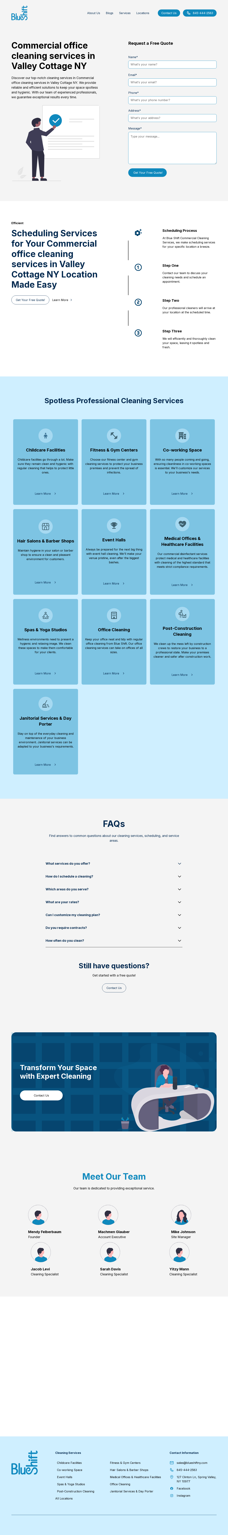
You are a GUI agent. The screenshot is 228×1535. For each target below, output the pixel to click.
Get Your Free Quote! (30, 300)
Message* (135, 128)
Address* (134, 110)
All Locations (64, 1498)
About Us (93, 13)
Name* (133, 57)
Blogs (109, 13)
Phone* (133, 93)
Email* (132, 75)
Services (125, 13)
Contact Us (169, 13)
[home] (19, 13)
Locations (142, 13)
